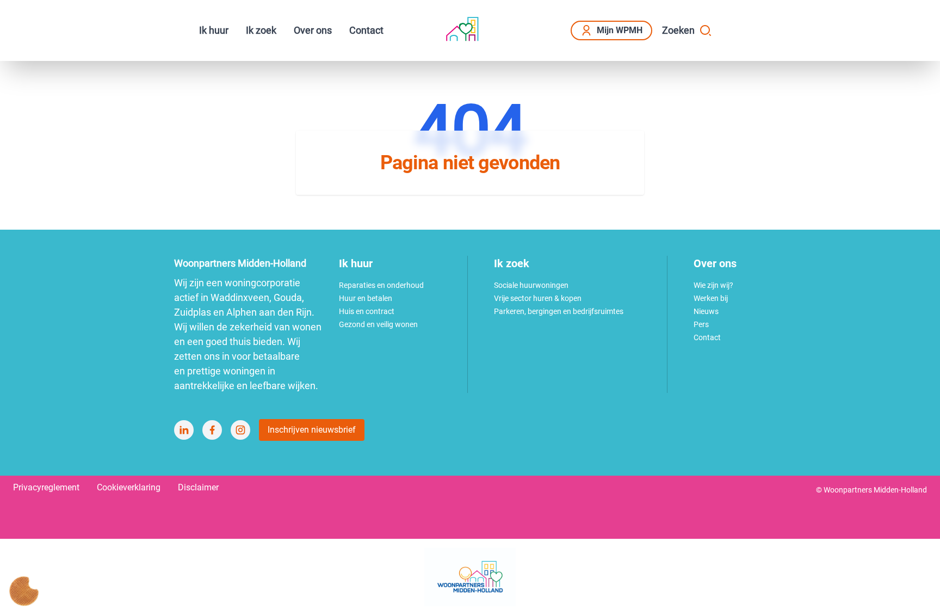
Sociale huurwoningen (531, 285)
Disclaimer (198, 487)
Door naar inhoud (84, 15)
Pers (701, 324)
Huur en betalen (365, 298)
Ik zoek (261, 30)
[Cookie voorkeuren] (24, 591)
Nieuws (706, 311)
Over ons (313, 30)
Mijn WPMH (619, 30)
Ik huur (213, 30)
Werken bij (711, 298)
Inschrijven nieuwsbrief (312, 430)
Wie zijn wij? (713, 285)
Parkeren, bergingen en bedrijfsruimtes (558, 311)
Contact (366, 30)
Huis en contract (366, 311)
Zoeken (678, 30)
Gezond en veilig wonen (378, 324)
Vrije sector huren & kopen (538, 298)
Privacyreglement (46, 487)
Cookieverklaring (128, 487)
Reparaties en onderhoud (381, 285)
